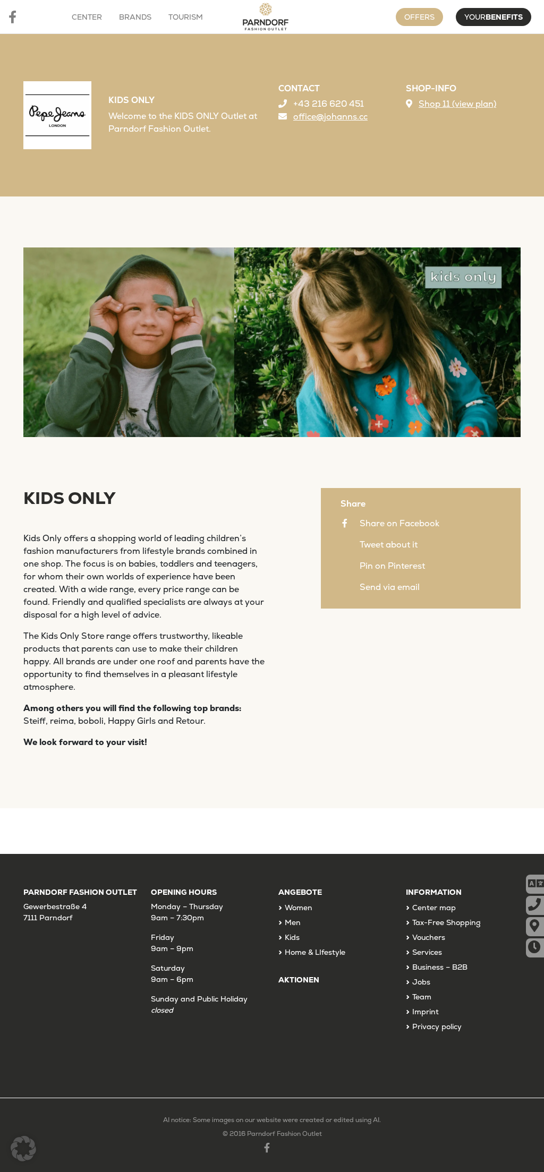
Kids (292, 937)
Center (87, 17)
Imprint (425, 1011)
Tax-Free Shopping (446, 922)
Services (427, 952)
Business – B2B (440, 967)
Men (293, 922)
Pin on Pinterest (392, 565)
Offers (419, 17)
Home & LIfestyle (315, 952)
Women (298, 907)
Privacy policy (437, 1026)
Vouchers (428, 937)
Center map (434, 907)
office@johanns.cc (330, 116)
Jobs (421, 982)
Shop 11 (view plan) (457, 103)
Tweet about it (389, 544)
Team (421, 997)
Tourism (185, 17)
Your (493, 17)
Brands (135, 17)
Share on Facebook (399, 523)
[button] (23, 1148)
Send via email (390, 587)
